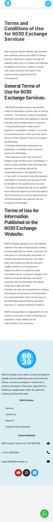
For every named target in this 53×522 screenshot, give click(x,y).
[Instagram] (26, 472)
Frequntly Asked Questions (18, 427)
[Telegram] (34, 472)
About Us (10, 421)
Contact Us (11, 415)
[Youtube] (18, 472)
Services (10, 408)
